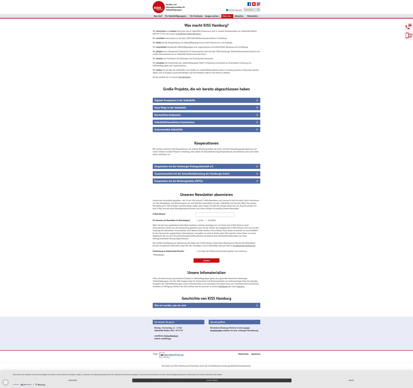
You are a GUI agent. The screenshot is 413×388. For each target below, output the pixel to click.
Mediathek (222, 286)
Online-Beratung (171, 336)
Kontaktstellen (185, 77)
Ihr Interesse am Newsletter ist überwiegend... (172, 220)
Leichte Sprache (235, 10)
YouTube (254, 3)
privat (200, 220)
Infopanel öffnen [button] (409, 25)
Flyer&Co (240, 286)
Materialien (252, 16)
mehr (351, 380)
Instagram (258, 3)
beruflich (212, 220)
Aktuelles (239, 16)
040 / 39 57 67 (176, 330)
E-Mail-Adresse (159, 214)
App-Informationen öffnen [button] (409, 35)
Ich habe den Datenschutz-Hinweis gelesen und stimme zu (222, 251)
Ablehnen (72, 380)
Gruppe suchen (212, 16)
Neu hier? (158, 16)
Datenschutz (243, 354)
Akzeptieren (211, 380)
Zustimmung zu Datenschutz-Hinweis (168, 251)
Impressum (255, 354)
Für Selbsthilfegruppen (175, 16)
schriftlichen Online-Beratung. (188, 34)
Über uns (226, 16)
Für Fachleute (196, 16)
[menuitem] (243, 354)
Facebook (249, 3)
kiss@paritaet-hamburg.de (244, 245)
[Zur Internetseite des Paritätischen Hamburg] (171, 355)
